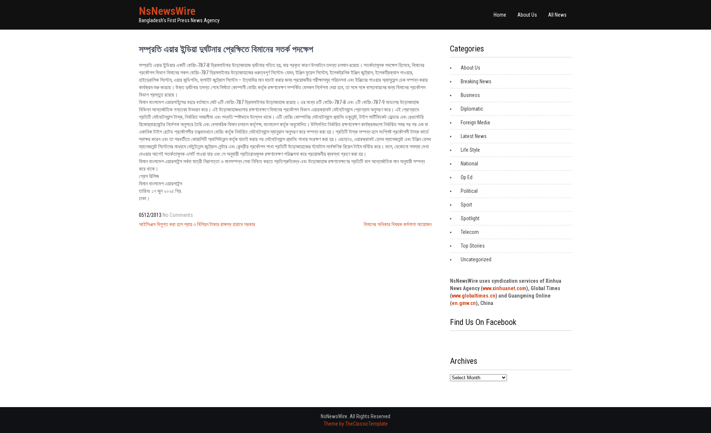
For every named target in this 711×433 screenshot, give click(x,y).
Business (470, 95)
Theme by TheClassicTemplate (356, 424)
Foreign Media (475, 122)
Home (500, 15)
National (469, 164)
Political (469, 191)
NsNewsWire (167, 10)
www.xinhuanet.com (504, 288)
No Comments (178, 215)
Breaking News (476, 81)
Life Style (470, 150)
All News (557, 15)
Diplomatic (472, 109)
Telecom (470, 232)
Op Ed (467, 177)
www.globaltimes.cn (473, 296)
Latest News (474, 136)
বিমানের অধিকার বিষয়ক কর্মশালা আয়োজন (397, 224)
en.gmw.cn (464, 303)
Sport (466, 205)
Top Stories (473, 246)
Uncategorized (476, 259)
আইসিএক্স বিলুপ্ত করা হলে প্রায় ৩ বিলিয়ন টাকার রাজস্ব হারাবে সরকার (197, 224)
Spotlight (470, 218)
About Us (527, 15)
